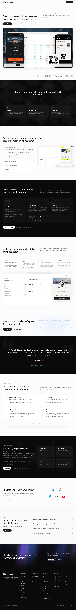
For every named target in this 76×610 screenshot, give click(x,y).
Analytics (23, 588)
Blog (44, 576)
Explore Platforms (9, 227)
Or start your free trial (19, 329)
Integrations (45, 584)
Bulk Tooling (24, 585)
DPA (65, 581)
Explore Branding (9, 156)
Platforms (27, 2)
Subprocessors (68, 584)
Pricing (39, 2)
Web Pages (34, 578)
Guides (44, 578)
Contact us (7, 530)
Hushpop (23, 65)
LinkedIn (71, 605)
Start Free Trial (18, 23)
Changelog (45, 581)
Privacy (66, 576)
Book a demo (24, 597)
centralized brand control (16, 413)
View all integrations (8, 499)
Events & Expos (57, 588)
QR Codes (34, 581)
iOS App (45, 590)
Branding (23, 578)
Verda (13, 65)
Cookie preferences (61, 605)
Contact (45, 595)
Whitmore (8, 65)
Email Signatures (36, 584)
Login (63, 2)
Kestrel (18, 65)
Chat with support (47, 598)
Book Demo (69, 2)
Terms (66, 578)
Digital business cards (51, 414)
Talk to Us (7, 468)
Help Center (45, 593)
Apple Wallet (35, 576)
